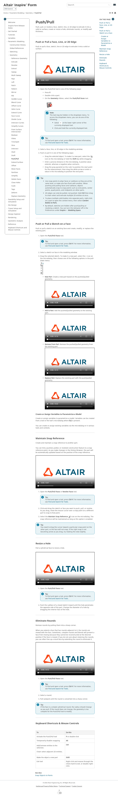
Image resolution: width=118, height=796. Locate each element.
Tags (13, 189)
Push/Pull (38, 13)
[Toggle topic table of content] (113, 19)
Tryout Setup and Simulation (15, 209)
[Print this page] (115, 13)
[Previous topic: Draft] (110, 13)
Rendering (12, 217)
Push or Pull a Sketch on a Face (105, 32)
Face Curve (15, 116)
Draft (13, 155)
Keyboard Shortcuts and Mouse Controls (17, 228)
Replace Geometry (18, 196)
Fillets (13, 138)
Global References (17, 48)
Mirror (13, 92)
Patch (13, 85)
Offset (13, 165)
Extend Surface (17, 162)
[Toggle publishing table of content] (5, 19)
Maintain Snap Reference (105, 50)
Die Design (12, 205)
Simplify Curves (17, 126)
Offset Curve (16, 106)
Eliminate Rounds (103, 59)
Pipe (13, 79)
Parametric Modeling (17, 13)
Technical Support (65, 786)
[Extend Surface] (113, 13)
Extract (14, 68)
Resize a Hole (104, 54)
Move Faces (15, 169)
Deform (14, 192)
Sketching (13, 52)
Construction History (18, 45)
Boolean (14, 135)
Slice (13, 145)
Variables (11, 38)
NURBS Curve (16, 99)
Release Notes (16, 27)
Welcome (11, 22)
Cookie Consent (77, 786)
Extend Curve (16, 112)
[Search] (108, 5)
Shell (13, 152)
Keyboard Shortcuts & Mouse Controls (105, 65)
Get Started (12, 31)
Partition (14, 172)
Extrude (14, 62)
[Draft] (110, 13)
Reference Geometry (19, 58)
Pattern (14, 89)
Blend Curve (16, 102)
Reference (12, 224)
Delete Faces (16, 179)
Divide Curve (16, 119)
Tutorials (11, 35)
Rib (12, 96)
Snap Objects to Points (44, 775)
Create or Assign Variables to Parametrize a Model (106, 41)
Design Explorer (14, 214)
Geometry (29, 13)
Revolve (14, 65)
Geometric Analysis (15, 221)
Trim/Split (15, 142)
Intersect (14, 149)
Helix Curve (15, 109)
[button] (7, 22)
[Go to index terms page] (112, 6)
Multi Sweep (16, 75)
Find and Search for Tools (58, 143)
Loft (12, 82)
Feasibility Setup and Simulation (16, 200)
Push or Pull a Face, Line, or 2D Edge (105, 25)
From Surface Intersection (16, 130)
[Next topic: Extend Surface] (113, 13)
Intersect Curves (17, 123)
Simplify (14, 176)
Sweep (13, 72)
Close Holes (15, 182)
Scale (13, 186)
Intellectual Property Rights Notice (47, 786)
